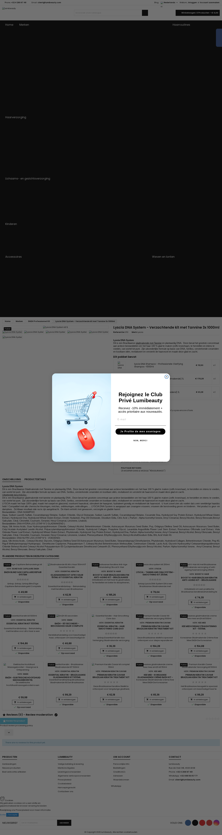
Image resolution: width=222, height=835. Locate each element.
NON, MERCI (140, 441)
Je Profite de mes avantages (140, 431)
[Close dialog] (166, 377)
